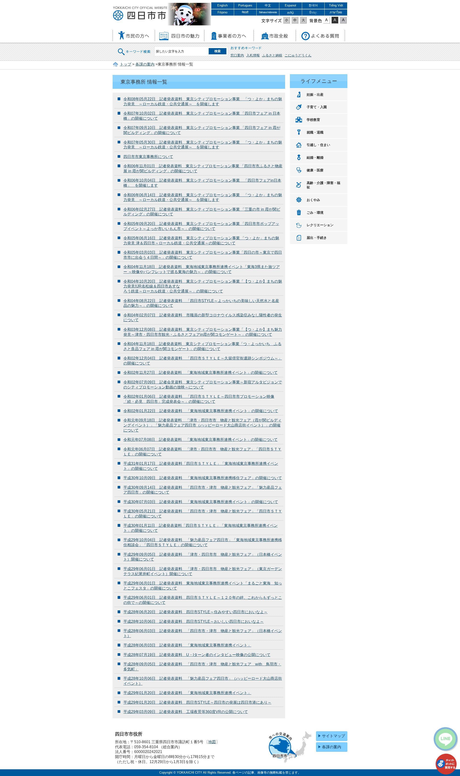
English (222, 5)
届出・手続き (317, 238)
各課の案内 (145, 64)
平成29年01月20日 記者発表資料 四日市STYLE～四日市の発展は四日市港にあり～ (197, 702)
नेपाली (245, 12)
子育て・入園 (317, 107)
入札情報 (253, 55)
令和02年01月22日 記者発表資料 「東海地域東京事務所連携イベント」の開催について (200, 411)
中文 (268, 5)
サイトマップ (333, 736)
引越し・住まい (318, 145)
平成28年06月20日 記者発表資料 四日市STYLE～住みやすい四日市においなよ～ (195, 612)
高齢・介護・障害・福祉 (323, 185)
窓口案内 (237, 55)
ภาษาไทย (336, 12)
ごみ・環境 (315, 212)
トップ (125, 64)
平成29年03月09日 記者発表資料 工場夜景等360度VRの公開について (185, 712)
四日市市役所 (140, 13)
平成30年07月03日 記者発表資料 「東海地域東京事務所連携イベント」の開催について (200, 502)
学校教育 (313, 120)
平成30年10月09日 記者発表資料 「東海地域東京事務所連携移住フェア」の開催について (202, 478)
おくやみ (313, 200)
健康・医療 (315, 170)
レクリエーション (320, 225)
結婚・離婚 (315, 157)
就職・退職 (315, 132)
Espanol (290, 5)
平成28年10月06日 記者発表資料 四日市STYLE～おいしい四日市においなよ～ (193, 621)
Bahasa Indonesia (268, 12)
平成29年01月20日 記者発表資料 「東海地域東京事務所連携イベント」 (187, 693)
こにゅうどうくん (298, 55)
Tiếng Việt (336, 5)
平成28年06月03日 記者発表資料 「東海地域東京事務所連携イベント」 (187, 645)
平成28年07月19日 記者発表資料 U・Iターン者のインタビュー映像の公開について (196, 655)
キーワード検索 (134, 49)
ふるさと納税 (272, 55)
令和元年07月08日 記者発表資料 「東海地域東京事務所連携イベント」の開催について (200, 440)
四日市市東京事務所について (148, 157)
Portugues (245, 5)
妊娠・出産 (315, 94)
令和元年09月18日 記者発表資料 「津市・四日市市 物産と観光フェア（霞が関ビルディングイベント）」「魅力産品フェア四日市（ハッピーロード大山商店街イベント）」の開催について (202, 425)
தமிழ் (290, 12)
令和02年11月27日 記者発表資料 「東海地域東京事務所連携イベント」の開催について (200, 373)
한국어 (313, 5)
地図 (212, 742)
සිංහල (313, 12)
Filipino (222, 12)
